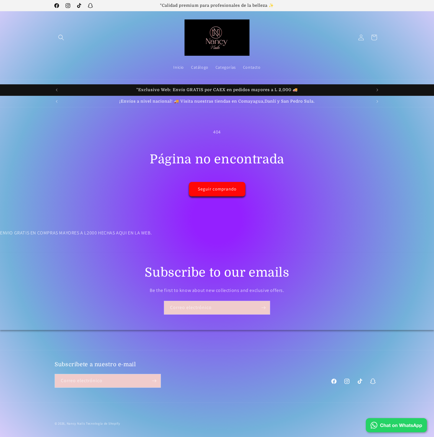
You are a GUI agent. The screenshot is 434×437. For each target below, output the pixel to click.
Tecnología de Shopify (103, 423)
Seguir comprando (217, 189)
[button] (61, 37)
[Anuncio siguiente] (377, 90)
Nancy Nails (76, 423)
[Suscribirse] (263, 308)
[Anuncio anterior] (56, 90)
